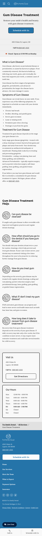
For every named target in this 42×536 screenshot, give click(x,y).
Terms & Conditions (18, 508)
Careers (27, 508)
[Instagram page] (7, 495)
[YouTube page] (11, 495)
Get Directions (21, 376)
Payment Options (8, 484)
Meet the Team (8, 474)
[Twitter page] (15, 495)
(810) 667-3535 (24, 48)
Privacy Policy (6, 508)
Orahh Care (34, 508)
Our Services (7, 469)
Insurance (6, 489)
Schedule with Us (21, 30)
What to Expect (8, 479)
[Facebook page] (3, 495)
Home (4, 464)
